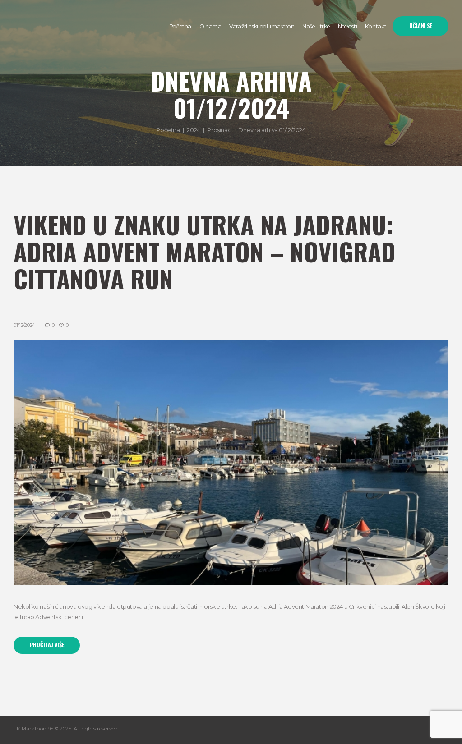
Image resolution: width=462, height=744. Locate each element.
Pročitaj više (47, 645)
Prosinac (219, 129)
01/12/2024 (24, 325)
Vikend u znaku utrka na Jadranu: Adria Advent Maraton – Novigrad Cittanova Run (205, 251)
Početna (168, 129)
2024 (193, 129)
